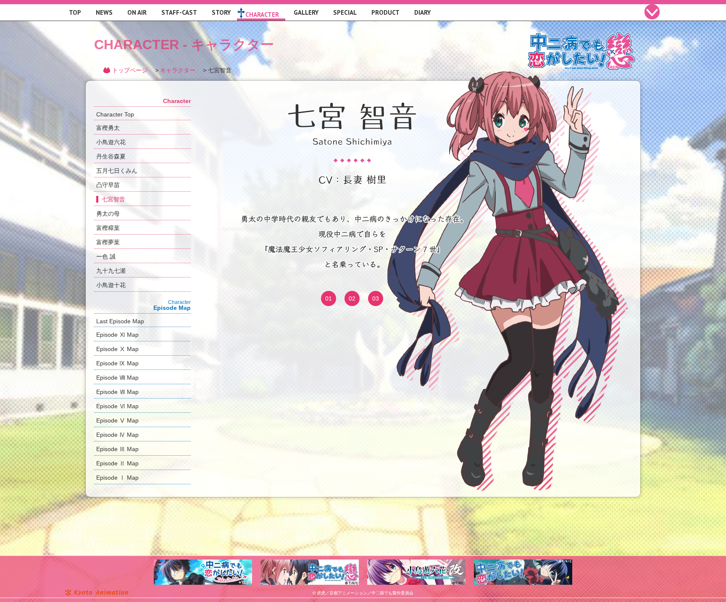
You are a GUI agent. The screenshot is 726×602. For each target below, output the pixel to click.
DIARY (422, 12)
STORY (221, 12)
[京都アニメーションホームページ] (96, 592)
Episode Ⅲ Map (117, 449)
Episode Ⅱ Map (117, 463)
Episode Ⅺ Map (117, 334)
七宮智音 (113, 199)
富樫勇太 (108, 127)
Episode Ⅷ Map (117, 377)
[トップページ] (581, 36)
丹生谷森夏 (111, 156)
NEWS (104, 12)
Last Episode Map (120, 321)
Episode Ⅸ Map (117, 363)
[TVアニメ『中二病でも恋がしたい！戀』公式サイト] (309, 563)
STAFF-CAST (179, 12)
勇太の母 (108, 213)
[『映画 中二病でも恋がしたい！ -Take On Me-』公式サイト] (203, 563)
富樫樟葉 (108, 227)
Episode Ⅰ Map (117, 477)
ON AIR (137, 12)
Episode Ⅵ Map (117, 406)
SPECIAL (345, 12)
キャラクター (177, 70)
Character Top (115, 114)
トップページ (129, 70)
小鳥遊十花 (111, 285)
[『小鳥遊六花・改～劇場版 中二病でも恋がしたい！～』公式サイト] (416, 563)
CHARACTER (262, 14)
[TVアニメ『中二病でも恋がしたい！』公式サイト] (523, 563)
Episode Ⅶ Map (117, 391)
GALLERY (306, 12)
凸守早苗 (108, 185)
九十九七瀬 (111, 270)
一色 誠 (106, 256)
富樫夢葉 (108, 242)
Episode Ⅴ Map (117, 420)
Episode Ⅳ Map (117, 434)
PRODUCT (385, 12)
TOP (75, 12)
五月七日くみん (116, 170)
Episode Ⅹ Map (117, 349)
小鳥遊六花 (111, 142)
